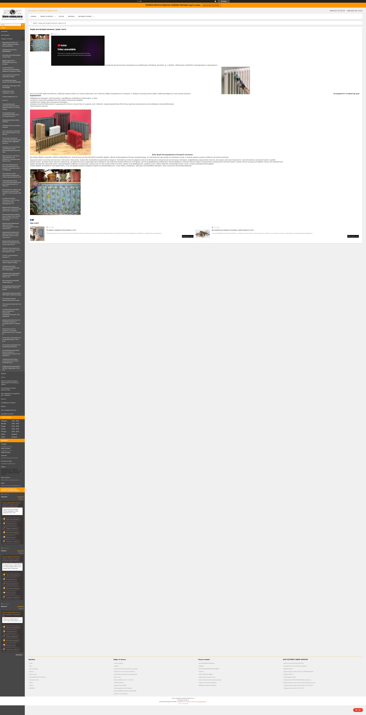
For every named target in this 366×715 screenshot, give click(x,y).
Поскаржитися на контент (184, 701)
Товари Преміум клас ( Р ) (9, 96)
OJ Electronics (33, 674)
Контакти (71, 16)
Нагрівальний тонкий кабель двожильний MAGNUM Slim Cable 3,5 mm (11, 275)
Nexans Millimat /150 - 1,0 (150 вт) (123, 680)
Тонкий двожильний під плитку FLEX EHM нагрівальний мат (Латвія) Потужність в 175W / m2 (11, 183)
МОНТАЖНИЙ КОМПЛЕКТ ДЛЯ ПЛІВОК (125, 691)
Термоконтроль (34, 680)
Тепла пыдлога (118, 663)
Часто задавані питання (8, 410)
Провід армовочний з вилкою (123, 688)
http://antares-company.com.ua (10, 480)
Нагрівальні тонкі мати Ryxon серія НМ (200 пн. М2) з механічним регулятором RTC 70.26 (11, 149)
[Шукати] (23, 24)
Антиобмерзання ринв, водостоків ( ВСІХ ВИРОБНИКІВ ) (11, 81)
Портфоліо (4, 31)
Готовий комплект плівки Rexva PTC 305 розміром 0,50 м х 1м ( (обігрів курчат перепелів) (12, 566)
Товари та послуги (6, 39)
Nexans (31, 671)
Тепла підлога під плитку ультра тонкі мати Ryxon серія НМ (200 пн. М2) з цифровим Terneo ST (11, 140)
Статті (3, 377)
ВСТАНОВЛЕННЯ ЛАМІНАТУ (207, 663)
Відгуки (3, 406)
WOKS (31, 682)
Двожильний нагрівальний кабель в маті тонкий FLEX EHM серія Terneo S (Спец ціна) (11, 209)
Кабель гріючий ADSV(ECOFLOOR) (293, 663)
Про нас (3, 399)
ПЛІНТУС (201, 671)
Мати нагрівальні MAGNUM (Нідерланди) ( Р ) (10, 281)
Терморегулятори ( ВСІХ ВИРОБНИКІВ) (9, 50)
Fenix (30, 666)
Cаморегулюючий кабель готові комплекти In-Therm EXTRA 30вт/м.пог (10, 360)
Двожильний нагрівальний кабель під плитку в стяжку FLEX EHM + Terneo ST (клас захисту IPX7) (10, 234)
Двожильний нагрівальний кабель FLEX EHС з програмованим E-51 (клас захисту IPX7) (10, 225)
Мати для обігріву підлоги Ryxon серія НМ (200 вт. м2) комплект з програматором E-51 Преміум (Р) (11, 167)
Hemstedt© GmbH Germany (37, 677)
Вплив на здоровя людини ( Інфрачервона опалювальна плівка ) (10, 382)
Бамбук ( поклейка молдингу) (207, 682)
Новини (3, 373)
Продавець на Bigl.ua (183, 700)
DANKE (31, 685)
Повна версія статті (187, 236)
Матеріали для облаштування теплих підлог (11, 56)
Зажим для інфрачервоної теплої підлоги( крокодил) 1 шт (12, 619)
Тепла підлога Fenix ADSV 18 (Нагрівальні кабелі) (10, 75)
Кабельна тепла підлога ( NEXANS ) (124, 671)
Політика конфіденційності (199, 701)
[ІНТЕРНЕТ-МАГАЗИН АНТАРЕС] (12, 13)
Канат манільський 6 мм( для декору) (210, 680)
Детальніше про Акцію (211, 5)
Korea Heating (33, 669)
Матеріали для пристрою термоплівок (125, 674)
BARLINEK (32, 688)
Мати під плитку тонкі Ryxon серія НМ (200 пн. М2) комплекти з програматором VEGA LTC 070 (11, 158)
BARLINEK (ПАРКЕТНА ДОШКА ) (207, 685)
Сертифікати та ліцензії (8, 403)
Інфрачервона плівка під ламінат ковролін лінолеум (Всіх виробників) (10, 44)
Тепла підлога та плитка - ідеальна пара (8, 389)
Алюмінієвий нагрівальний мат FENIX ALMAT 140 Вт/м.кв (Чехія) (11, 294)
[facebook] (31, 220)
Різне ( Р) (5, 100)
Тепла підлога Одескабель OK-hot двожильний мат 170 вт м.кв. (11, 339)
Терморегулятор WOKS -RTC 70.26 (294, 688)
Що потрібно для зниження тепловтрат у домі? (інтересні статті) (233, 230)
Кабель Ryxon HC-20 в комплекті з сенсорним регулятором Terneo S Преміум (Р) (11, 331)
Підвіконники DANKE (120, 685)
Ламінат (116, 666)
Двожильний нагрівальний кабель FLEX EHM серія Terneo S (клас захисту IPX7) (11, 242)
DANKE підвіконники (290, 677)
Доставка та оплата (7, 414)
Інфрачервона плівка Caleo (207, 677)
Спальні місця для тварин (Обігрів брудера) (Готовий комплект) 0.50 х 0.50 (10, 511)
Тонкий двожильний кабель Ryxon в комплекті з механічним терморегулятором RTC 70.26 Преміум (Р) (11, 313)
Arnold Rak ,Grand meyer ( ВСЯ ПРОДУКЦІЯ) (11, 86)
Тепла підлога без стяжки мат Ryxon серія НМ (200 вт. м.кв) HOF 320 (11, 132)
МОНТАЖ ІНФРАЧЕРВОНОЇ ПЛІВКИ (209, 669)
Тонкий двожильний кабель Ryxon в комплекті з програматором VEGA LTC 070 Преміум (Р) (11, 352)
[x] (33, 220)
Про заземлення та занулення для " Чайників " (10, 394)
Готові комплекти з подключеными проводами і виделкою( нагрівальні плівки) (11, 69)
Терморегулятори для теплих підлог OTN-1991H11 (298, 685)
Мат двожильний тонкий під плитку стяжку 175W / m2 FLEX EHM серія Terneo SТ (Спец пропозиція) (11, 217)
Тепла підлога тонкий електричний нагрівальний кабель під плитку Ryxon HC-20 (11, 175)
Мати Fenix (117, 677)
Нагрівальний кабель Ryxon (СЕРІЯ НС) (10, 121)
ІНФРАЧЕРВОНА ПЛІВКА (206, 674)
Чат (359, 710)
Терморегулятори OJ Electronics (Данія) (125, 669)
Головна (33, 16)
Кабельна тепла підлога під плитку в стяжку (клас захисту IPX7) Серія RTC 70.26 (11, 249)
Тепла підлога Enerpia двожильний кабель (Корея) (10, 299)
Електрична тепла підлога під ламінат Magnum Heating (11, 261)
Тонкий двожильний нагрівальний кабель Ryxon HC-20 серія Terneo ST (10, 114)
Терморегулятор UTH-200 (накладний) (295, 666)
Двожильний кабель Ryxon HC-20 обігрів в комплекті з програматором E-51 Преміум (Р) (11, 322)
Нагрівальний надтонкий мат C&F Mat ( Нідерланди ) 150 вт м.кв (11, 368)
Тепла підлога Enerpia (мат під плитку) (11, 305)
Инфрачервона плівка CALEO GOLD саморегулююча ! (299, 682)
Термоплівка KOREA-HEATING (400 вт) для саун (297, 680)
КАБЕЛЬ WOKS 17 (119, 682)
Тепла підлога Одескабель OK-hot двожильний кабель (11, 345)
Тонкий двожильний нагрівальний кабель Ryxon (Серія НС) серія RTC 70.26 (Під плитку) (11, 106)
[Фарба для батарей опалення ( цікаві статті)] (39, 42)
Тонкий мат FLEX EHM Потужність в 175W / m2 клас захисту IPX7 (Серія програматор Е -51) (10, 201)
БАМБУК (201, 666)
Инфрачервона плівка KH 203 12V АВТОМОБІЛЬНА (298, 671)
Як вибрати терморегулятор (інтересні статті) (61, 230)
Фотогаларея (5, 35)
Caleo (31, 663)
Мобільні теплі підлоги (121, 694)
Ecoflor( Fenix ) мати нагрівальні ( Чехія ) (8, 92)
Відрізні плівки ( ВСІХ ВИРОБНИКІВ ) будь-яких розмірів (9, 62)
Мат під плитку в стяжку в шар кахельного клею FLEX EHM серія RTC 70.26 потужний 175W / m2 (11, 192)
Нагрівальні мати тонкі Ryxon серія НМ (11, 126)
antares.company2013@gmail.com (11, 485)
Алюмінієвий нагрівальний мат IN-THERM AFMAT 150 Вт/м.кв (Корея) (11, 287)
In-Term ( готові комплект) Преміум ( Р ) (10, 256)
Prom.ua (192, 698)
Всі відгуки (19, 655)
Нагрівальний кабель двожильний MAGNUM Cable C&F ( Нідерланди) (10, 267)
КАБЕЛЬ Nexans (288, 669)
